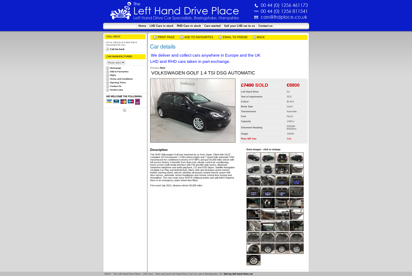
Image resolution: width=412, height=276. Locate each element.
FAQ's (113, 75)
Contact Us (115, 86)
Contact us (265, 25)
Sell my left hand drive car (238, 274)
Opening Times (118, 82)
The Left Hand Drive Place (121, 12)
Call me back (117, 49)
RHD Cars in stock (189, 25)
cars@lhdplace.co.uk (239, 18)
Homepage (115, 68)
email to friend (235, 37)
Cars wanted (212, 25)
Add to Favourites (119, 71)
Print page (166, 37)
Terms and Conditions (121, 79)
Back (261, 37)
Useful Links (116, 90)
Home (142, 25)
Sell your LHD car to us (239, 25)
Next (162, 68)
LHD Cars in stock (161, 25)
